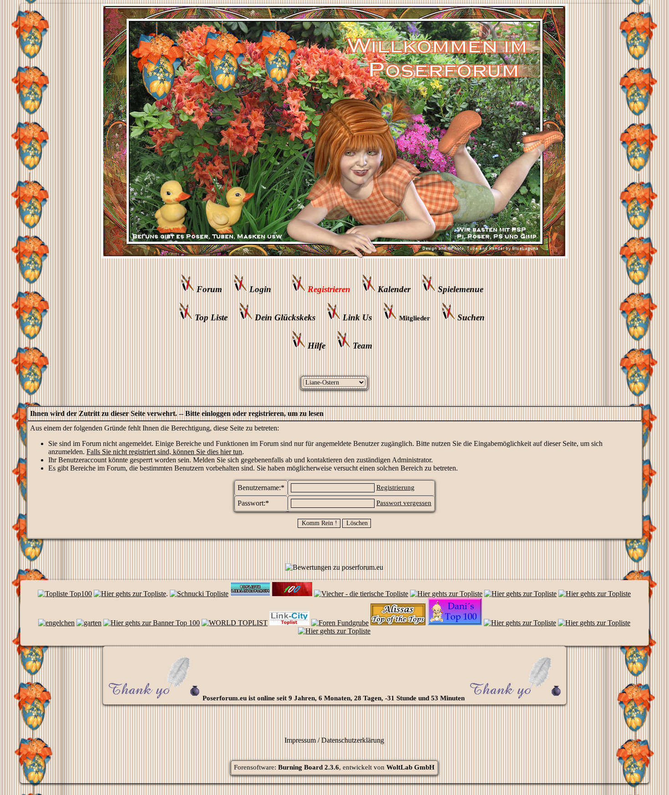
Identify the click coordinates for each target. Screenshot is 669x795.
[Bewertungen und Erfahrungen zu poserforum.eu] (334, 567)
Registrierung (395, 487)
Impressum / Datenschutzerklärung (334, 740)
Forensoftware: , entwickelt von (334, 767)
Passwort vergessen (403, 502)
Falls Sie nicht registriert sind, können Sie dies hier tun (164, 452)
